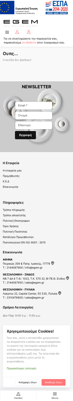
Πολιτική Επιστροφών (16, 220)
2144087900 (15, 267)
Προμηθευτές (11, 175)
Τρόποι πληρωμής (14, 209)
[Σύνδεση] (17, 32)
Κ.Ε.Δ (6, 181)
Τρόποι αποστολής (14, 215)
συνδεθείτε (29, 42)
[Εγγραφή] (29, 32)
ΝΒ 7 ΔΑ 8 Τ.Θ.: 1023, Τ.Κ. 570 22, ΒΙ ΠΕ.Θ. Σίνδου (34, 278)
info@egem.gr (33, 267)
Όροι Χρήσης (11, 226)
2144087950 (15, 282)
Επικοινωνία (10, 186)
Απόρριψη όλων (28, 382)
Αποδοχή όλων (53, 382)
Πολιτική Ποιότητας (15, 231)
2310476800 (15, 297)
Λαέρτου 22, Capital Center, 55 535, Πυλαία (30, 293)
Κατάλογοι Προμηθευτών (18, 237)
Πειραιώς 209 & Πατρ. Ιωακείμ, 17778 (27, 263)
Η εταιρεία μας (12, 170)
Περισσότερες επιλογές (21, 368)
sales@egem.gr (34, 282)
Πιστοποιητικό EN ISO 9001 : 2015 (24, 242)
